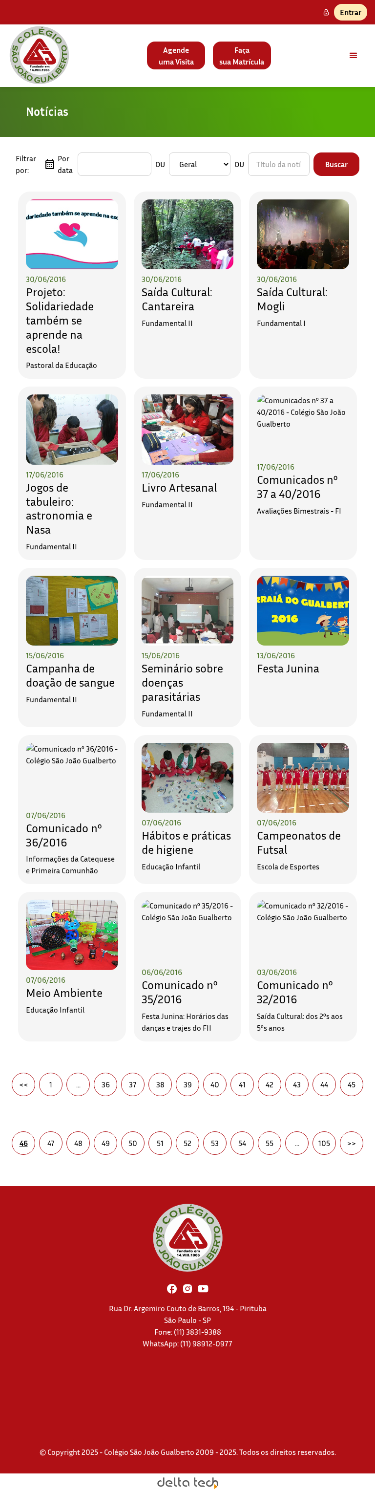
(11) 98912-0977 (206, 1343)
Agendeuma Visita (176, 55)
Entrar (350, 12)
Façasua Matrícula (241, 55)
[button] (353, 55)
